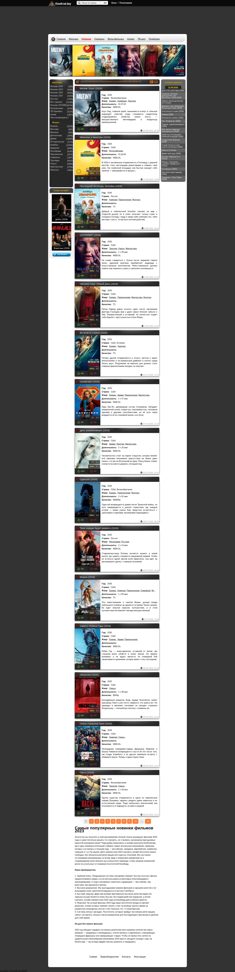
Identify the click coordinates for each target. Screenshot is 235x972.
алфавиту (135, 81)
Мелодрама (114, 542)
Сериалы (99, 39)
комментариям (123, 81)
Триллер (132, 101)
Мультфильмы (116, 39)
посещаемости (108, 81)
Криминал (122, 101)
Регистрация (126, 2)
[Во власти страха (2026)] (174, 60)
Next (181, 61)
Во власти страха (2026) (93, 332)
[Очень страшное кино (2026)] (87, 744)
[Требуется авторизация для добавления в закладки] (78, 122)
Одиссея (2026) (89, 479)
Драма (120, 395)
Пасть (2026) (87, 772)
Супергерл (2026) (90, 381)
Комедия (113, 199)
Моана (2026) (87, 577)
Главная (61, 39)
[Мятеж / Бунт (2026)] (61, 60)
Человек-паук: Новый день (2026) (99, 284)
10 (135, 821)
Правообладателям (109, 956)
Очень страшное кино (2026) (96, 723)
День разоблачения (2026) (95, 430)
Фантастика (131, 248)
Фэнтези (136, 199)
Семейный (145, 590)
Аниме (130, 39)
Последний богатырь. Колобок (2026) (101, 186)
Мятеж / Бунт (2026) (91, 88)
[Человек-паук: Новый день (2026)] (151, 60)
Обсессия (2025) (89, 674)
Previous (54, 61)
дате (84, 81)
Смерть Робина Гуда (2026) (95, 626)
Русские (125, 542)
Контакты (126, 956)
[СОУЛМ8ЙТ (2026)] (129, 60)
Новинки (86, 39)
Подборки (154, 39)
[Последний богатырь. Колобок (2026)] (106, 60)
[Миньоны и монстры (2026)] (83, 60)
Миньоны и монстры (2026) (95, 137)
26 (148, 821)
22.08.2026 (173, 87)
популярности (94, 81)
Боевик (112, 101)
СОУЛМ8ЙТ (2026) (90, 235)
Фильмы (73, 39)
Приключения (124, 199)
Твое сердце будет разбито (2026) (99, 528)
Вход (114, 2)
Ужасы (121, 248)
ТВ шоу (142, 39)
